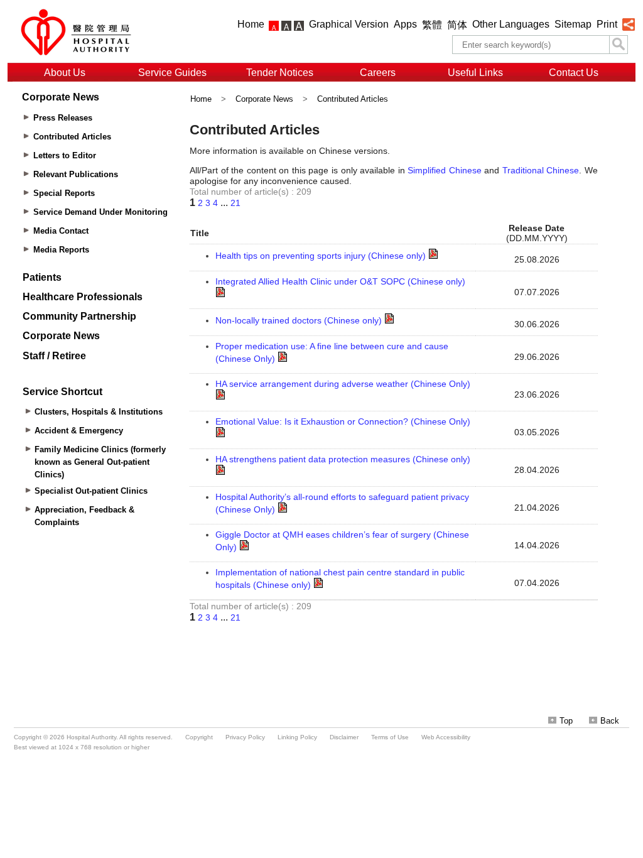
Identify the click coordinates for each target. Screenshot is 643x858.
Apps (405, 24)
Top (566, 720)
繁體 (432, 24)
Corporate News (264, 99)
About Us (64, 72)
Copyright (199, 737)
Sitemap (573, 24)
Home (250, 24)
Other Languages (510, 24)
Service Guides (172, 72)
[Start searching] (618, 44)
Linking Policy (297, 737)
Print (607, 24)
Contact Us (573, 72)
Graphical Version (349, 24)
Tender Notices (279, 72)
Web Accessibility (445, 737)
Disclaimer (344, 737)
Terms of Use (390, 737)
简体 (457, 24)
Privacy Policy (245, 737)
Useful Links (475, 72)
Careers (378, 72)
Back (609, 720)
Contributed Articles (352, 99)
